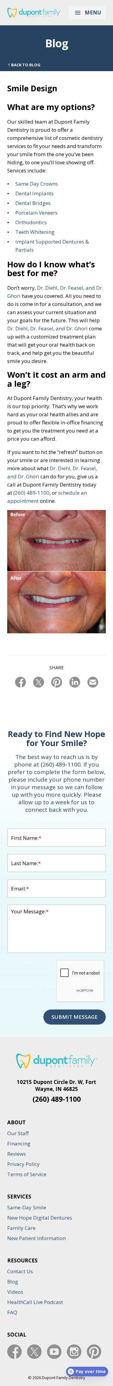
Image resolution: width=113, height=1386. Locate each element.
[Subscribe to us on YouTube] (54, 1351)
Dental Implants (34, 193)
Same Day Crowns (36, 183)
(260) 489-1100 (31, 492)
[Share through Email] (92, 682)
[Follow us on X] (34, 1351)
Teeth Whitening (35, 231)
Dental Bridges (33, 203)
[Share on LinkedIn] (74, 682)
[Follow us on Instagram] (74, 1351)
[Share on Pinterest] (56, 682)
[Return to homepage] (34, 13)
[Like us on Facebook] (14, 1351)
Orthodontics (31, 222)
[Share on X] (38, 682)
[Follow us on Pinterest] (94, 1351)
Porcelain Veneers (36, 212)
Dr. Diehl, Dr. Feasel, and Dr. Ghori (47, 328)
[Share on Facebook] (20, 682)
